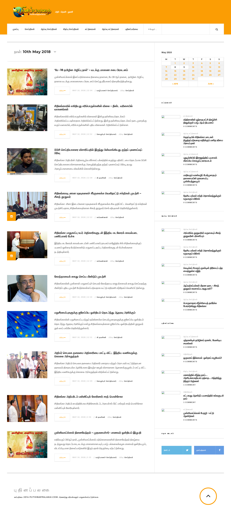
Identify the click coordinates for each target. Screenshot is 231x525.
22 (175, 75)
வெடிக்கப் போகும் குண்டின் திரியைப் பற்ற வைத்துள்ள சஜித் (203, 269)
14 (166, 71)
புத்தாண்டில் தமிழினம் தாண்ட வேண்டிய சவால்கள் (202, 342)
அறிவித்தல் (187, 354)
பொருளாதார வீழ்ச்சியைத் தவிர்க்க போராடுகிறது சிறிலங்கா (200, 305)
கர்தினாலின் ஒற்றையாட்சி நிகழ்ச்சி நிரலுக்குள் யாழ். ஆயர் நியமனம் (200, 121)
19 (210, 71)
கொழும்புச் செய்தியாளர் (106, 134)
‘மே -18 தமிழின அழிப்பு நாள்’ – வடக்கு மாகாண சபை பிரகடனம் (91, 70)
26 (210, 75)
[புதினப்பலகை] (32, 12)
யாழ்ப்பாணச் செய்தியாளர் (107, 90)
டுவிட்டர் (167, 450)
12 (210, 67)
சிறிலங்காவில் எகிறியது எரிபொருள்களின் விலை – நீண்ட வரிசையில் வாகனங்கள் (93, 107)
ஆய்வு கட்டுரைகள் (110, 29)
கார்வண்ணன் (102, 217)
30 (184, 79)
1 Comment (189, 385)
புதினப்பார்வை (131, 29)
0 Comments (190, 126)
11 (202, 67)
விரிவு (61, 91)
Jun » (211, 84)
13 (219, 67)
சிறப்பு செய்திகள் (71, 29)
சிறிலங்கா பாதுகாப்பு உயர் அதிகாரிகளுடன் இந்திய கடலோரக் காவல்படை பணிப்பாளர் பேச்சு (96, 234)
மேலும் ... (153, 29)
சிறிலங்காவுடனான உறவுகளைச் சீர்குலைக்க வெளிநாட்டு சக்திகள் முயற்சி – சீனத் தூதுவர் (97, 195)
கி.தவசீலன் (101, 178)
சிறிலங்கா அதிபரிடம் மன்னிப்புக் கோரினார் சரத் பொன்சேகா (88, 396)
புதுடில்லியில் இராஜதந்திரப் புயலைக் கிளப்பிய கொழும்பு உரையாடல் (200, 159)
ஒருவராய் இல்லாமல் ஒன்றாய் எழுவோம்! (202, 357)
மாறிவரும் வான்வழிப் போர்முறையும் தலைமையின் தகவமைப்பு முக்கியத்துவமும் (200, 178)
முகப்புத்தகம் (201, 450)
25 (202, 75)
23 (184, 75)
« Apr (175, 84)
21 (166, 75)
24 (193, 75)
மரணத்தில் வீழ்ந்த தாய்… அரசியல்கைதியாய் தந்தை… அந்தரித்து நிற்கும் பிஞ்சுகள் (202, 377)
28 (166, 79)
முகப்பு (16, 29)
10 (193, 67)
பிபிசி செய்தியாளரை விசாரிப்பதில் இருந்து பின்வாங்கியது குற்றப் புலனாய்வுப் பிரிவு (98, 151)
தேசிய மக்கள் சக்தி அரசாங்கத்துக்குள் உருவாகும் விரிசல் (202, 197)
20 (219, 71)
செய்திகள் (30, 29)
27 (219, 75)
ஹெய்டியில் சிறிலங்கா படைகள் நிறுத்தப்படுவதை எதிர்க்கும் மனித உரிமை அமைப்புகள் (203, 140)
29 (175, 79)
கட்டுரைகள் (90, 29)
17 (193, 71)
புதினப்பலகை (32, 490)
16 (184, 71)
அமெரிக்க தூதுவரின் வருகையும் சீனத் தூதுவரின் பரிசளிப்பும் (202, 234)
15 (175, 71)
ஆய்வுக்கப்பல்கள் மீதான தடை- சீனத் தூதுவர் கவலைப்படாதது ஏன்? (201, 287)
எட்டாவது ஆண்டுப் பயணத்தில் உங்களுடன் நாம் (203, 397)
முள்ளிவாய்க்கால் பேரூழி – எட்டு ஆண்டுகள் (198, 415)
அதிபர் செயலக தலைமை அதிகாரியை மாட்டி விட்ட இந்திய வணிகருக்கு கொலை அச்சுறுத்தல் (95, 354)
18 (202, 71)
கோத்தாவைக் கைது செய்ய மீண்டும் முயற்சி (80, 276)
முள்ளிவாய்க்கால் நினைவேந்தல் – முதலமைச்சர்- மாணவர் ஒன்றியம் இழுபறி (97, 432)
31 (193, 79)
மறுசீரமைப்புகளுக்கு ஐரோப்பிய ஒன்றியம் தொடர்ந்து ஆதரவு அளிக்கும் (94, 312)
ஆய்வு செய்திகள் (49, 29)
